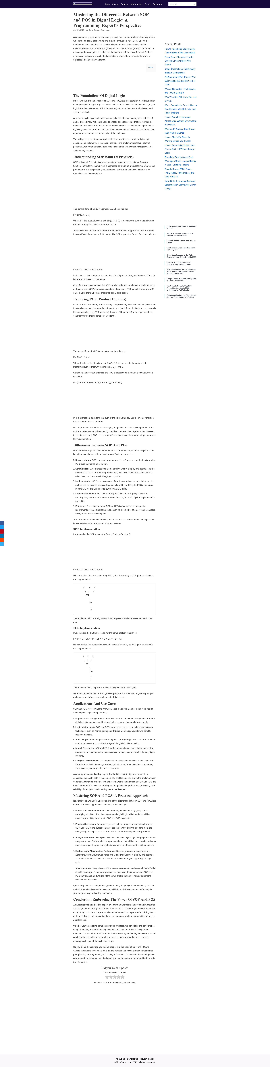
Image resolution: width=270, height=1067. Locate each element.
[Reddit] (2, 540)
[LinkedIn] (2, 536)
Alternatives (137, 4)
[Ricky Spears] (82, 4)
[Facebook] (2, 523)
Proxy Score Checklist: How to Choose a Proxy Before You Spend (179, 61)
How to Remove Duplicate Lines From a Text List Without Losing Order (179, 149)
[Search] (194, 4)
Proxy (148, 4)
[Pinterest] (2, 531)
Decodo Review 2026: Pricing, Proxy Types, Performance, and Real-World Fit (179, 173)
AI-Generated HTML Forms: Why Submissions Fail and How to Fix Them (180, 81)
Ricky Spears (93, 30)
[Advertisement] (114, 90)
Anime (115, 4)
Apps (107, 4)
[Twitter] (2, 527)
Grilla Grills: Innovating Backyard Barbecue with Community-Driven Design (180, 185)
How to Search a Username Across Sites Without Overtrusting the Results (180, 121)
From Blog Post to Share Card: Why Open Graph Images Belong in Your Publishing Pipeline (180, 161)
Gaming (124, 4)
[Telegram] (2, 544)
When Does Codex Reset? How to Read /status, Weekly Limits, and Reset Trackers (181, 109)
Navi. (151, 67)
